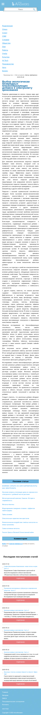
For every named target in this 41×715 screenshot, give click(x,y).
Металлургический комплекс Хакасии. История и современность (18, 499)
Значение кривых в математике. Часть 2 (16, 630)
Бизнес (5, 71)
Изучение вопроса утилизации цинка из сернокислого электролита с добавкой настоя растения (20, 493)
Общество (6, 43)
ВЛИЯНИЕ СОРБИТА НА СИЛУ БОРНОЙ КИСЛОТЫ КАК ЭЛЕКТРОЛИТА (19, 487)
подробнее (20, 578)
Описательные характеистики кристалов (15, 518)
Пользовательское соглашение (13, 701)
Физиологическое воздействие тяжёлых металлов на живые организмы (20, 523)
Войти (4, 544)
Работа (5, 50)
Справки (5, 40)
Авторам (5, 695)
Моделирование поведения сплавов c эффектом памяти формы (18, 510)
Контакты (5, 704)
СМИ (4, 36)
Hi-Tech (5, 60)
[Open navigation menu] (3, 4)
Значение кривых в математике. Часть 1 (16, 652)
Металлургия (19, 75)
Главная (5, 692)
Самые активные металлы (11, 528)
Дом (4, 47)
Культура (5, 57)
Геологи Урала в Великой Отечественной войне (18, 532)
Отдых (4, 29)
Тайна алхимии (7, 514)
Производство (8, 64)
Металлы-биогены (8, 504)
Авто (4, 67)
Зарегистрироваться (16, 544)
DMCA (4, 698)
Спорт (4, 33)
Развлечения (7, 26)
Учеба (4, 53)
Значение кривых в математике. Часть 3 (16, 610)
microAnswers (18, 712)
